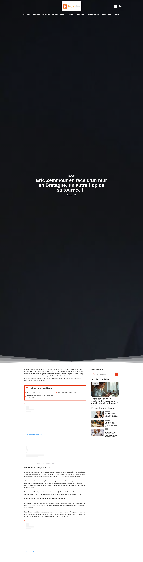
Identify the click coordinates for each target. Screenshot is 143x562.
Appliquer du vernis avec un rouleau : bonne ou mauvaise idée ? (111, 424)
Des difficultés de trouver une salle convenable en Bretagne (40, 396)
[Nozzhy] (71, 6)
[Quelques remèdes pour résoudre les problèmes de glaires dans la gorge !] (97, 414)
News (71, 176)
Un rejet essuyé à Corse (33, 392)
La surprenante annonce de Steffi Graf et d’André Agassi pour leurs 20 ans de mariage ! (111, 433)
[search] (115, 6)
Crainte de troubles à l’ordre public (67, 392)
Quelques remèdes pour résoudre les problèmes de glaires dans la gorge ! (111, 416)
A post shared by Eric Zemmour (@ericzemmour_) (47, 463)
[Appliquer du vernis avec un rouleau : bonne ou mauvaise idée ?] (97, 423)
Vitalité (107, 411)
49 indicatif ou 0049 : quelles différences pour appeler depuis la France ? (104, 401)
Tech (106, 429)
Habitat (107, 420)
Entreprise (95, 383)
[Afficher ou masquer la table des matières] (68, 388)
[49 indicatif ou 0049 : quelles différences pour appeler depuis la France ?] (105, 389)
